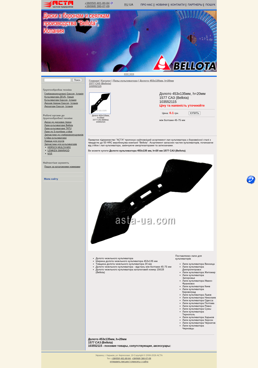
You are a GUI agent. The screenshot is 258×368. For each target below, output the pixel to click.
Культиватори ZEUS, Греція (59, 97)
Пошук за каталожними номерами (62, 166)
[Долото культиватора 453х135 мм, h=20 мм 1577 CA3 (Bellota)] (100, 113)
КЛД (50, 153)
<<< (126, 74)
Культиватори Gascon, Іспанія (60, 100)
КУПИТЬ (194, 113)
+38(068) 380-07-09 (97, 6)
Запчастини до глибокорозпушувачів (63, 134)
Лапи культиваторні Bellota (58, 125)
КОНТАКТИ (178, 4)
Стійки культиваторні (55, 138)
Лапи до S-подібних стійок (58, 131)
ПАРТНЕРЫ (195, 4)
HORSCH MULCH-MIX (59, 147)
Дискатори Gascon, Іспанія (58, 106)
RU (126, 4)
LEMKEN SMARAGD (58, 150)
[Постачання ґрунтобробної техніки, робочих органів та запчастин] (58, 7)
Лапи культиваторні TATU (57, 128)
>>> (131, 74)
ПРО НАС (147, 4)
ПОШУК (210, 4)
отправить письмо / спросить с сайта (129, 361)
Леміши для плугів (54, 141)
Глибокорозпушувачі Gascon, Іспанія (63, 93)
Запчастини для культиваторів (60, 144)
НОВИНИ (161, 4)
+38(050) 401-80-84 (97, 3)
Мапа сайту (51, 178)
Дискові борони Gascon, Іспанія (61, 103)
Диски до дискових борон (57, 122)
